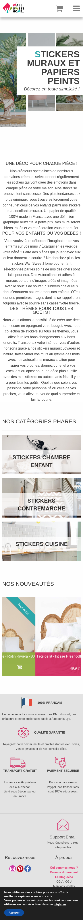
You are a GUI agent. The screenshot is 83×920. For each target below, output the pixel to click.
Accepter (14, 912)
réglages (60, 904)
